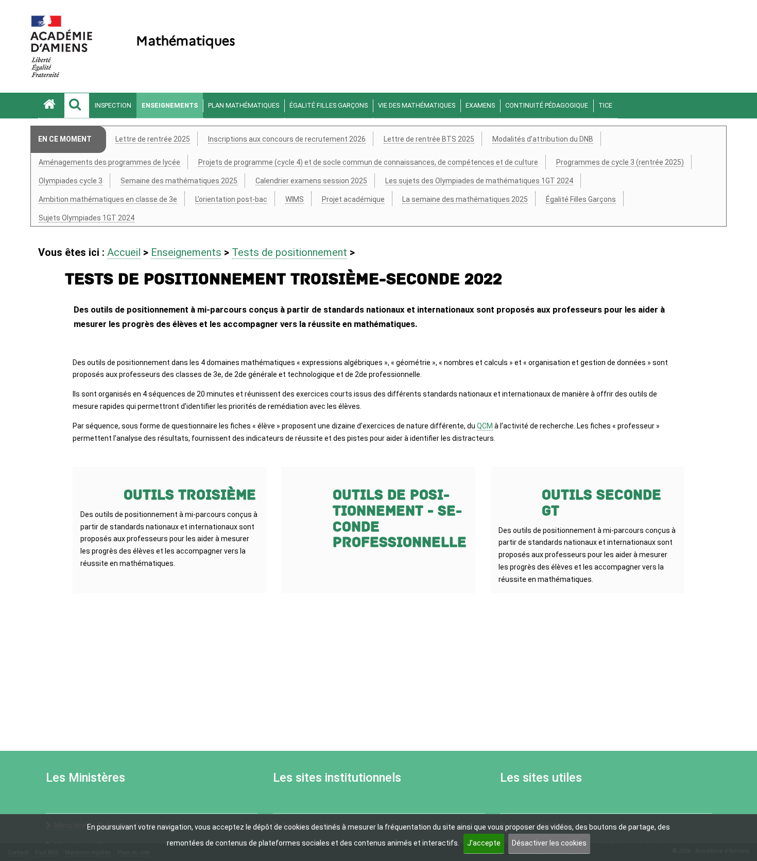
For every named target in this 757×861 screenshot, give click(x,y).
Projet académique (353, 199)
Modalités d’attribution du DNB (542, 139)
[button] (77, 105)
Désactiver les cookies (549, 843)
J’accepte (484, 843)
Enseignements (170, 105)
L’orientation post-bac (231, 199)
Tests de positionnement (289, 252)
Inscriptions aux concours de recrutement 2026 (287, 139)
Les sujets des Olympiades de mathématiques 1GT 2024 (479, 181)
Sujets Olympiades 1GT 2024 (86, 218)
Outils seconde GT (601, 503)
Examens (480, 105)
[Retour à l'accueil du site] (51, 105)
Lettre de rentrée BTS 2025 (429, 139)
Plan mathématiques (243, 105)
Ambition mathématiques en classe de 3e (108, 199)
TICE (605, 105)
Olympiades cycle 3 (70, 181)
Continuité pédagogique (546, 105)
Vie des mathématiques (416, 105)
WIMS (294, 199)
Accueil (124, 252)
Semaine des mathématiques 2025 (179, 181)
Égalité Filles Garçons (328, 105)
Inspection (113, 105)
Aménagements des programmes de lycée (109, 162)
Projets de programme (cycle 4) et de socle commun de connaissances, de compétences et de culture (368, 162)
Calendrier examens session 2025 (311, 181)
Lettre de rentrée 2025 (152, 139)
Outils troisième (190, 495)
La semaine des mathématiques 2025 (465, 199)
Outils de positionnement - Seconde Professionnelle (400, 519)
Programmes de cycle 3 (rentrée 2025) (620, 162)
